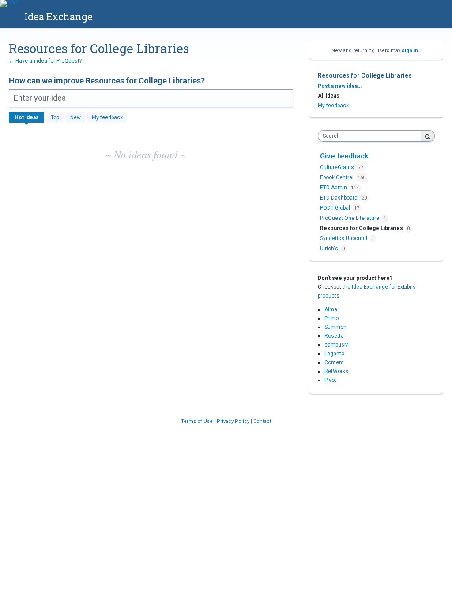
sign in (410, 50)
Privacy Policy (234, 421)
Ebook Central (337, 177)
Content (334, 362)
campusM (336, 345)
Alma (330, 309)
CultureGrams (337, 167)
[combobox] (371, 136)
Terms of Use (197, 421)
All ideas (328, 96)
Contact (262, 421)
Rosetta (334, 336)
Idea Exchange (58, 16)
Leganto (334, 353)
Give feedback (344, 156)
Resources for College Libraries (362, 228)
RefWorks (336, 371)
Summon (335, 327)
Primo (331, 318)
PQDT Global (335, 208)
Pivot (330, 380)
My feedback (107, 117)
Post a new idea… (340, 86)
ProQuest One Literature (350, 218)
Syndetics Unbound (344, 238)
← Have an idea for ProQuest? (45, 61)
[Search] (428, 135)
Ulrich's (329, 248)
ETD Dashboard (339, 198)
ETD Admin (334, 188)
